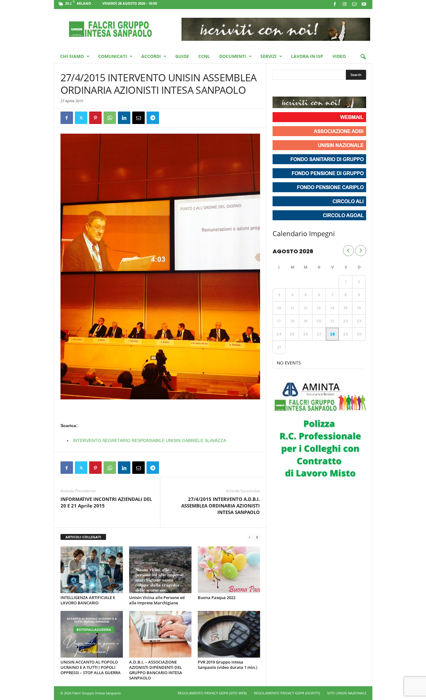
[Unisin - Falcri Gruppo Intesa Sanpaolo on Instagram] (289, 89)
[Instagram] (344, 4)
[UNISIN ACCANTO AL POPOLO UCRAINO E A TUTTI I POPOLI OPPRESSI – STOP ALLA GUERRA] (92, 634)
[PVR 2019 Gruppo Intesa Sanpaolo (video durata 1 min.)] (229, 634)
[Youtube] (364, 4)
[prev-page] (249, 537)
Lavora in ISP (307, 56)
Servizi (268, 56)
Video (339, 56)
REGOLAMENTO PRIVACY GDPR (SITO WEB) (212, 693)
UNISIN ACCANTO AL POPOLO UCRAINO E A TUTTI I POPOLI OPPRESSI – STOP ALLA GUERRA (91, 667)
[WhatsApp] (110, 118)
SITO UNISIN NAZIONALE (346, 693)
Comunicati (112, 56)
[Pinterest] (95, 118)
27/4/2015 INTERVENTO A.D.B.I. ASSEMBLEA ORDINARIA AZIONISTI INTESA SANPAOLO (220, 505)
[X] (81, 118)
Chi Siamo (72, 56)
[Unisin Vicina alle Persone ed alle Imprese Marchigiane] (160, 569)
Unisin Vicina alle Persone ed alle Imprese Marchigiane (157, 600)
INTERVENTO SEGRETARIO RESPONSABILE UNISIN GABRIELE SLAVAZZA (149, 440)
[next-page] (257, 537)
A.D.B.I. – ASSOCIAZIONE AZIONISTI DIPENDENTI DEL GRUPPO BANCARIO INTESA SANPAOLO (155, 670)
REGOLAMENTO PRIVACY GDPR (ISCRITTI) (287, 693)
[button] (363, 57)
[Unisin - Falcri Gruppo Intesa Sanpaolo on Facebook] (278, 89)
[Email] (138, 118)
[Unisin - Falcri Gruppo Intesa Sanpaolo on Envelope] (323, 89)
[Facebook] (335, 4)
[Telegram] (153, 118)
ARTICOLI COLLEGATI (83, 537)
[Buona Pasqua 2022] (229, 569)
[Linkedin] (124, 118)
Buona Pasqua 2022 (216, 597)
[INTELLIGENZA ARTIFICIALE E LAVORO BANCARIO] (92, 569)
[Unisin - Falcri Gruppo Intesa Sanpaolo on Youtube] (300, 89)
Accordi (151, 56)
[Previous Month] (348, 250)
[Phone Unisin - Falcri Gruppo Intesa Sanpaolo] (311, 89)
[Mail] (354, 4)
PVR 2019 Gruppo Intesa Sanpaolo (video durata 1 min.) (227, 664)
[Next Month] (360, 250)
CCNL (204, 56)
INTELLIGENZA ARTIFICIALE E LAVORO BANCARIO (88, 600)
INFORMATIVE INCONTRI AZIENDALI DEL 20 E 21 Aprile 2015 (106, 502)
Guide (182, 56)
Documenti (232, 56)
